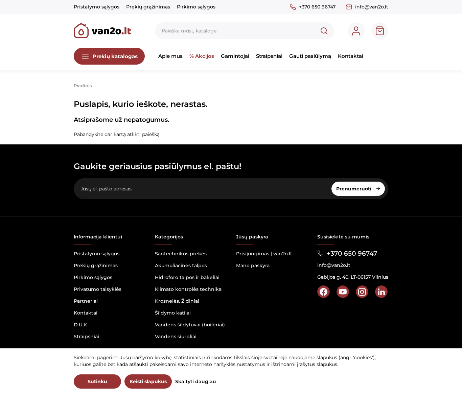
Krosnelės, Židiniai (177, 301)
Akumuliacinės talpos (181, 265)
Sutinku (97, 381)
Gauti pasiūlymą (310, 56)
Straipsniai (269, 56)
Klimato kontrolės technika (188, 289)
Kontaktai (350, 56)
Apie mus (170, 56)
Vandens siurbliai (176, 336)
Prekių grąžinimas (148, 7)
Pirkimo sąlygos (196, 7)
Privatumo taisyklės (97, 289)
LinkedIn (381, 291)
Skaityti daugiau (195, 381)
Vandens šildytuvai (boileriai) (190, 325)
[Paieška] (324, 30)
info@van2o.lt (371, 7)
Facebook (323, 291)
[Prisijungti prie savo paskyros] (356, 30)
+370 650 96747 (317, 7)
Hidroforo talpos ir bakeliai (187, 277)
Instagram (362, 291)
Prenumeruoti (354, 189)
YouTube (343, 291)
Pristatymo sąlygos (96, 7)
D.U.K (80, 325)
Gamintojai (235, 56)
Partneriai (86, 301)
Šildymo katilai (173, 313)
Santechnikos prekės (181, 254)
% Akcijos (201, 56)
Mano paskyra (253, 265)
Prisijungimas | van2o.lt (264, 254)
